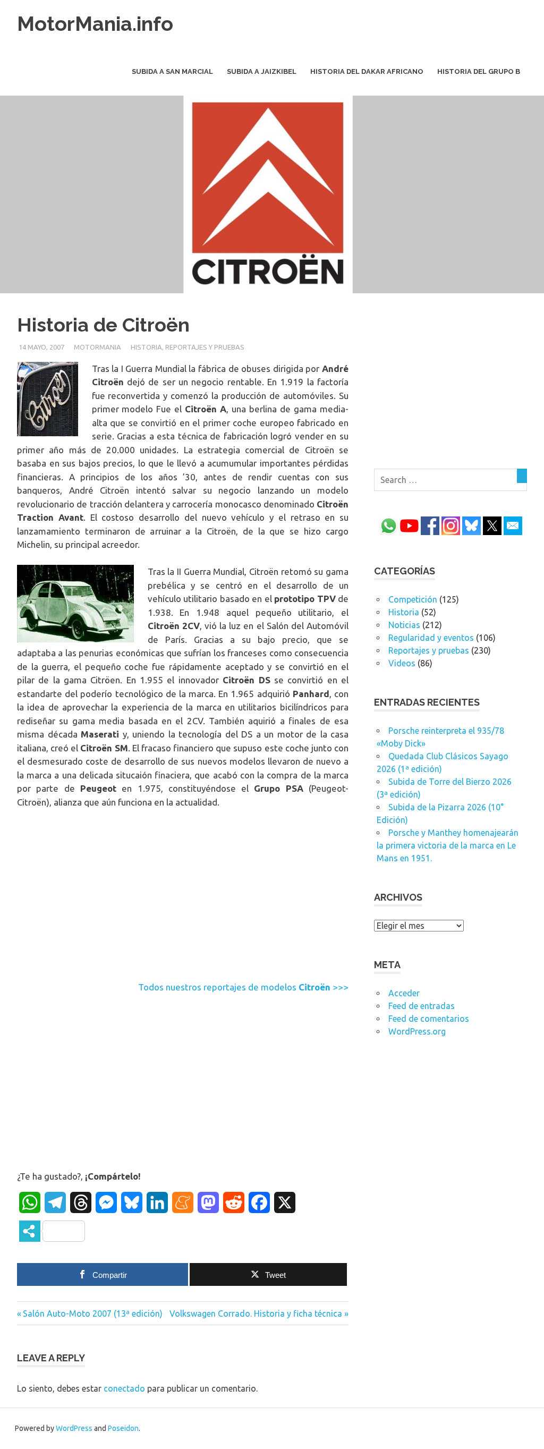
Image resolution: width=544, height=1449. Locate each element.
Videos (401, 663)
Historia (146, 347)
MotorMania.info (95, 24)
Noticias (404, 625)
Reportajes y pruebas (204, 347)
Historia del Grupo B (478, 71)
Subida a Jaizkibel (261, 71)
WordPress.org (417, 1031)
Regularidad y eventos (431, 637)
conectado (124, 1388)
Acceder (404, 993)
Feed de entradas (421, 1006)
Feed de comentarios (428, 1018)
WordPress (74, 1428)
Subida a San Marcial (172, 71)
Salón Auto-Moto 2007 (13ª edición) (92, 1313)
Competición (412, 599)
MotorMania (97, 347)
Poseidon (123, 1428)
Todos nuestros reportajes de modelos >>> (243, 987)
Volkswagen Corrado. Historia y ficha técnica (255, 1313)
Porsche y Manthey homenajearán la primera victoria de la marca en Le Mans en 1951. (447, 845)
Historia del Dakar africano (366, 71)
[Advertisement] (183, 897)
